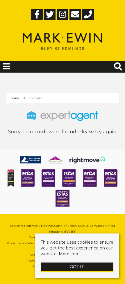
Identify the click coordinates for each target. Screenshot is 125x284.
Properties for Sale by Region (28, 243)
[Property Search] (118, 66)
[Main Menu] (6, 66)
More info (68, 253)
